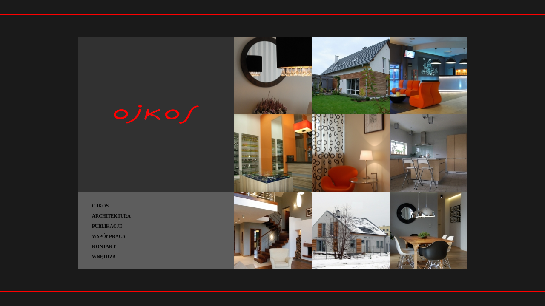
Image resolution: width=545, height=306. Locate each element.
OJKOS (100, 205)
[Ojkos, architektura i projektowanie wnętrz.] (156, 190)
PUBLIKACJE (107, 226)
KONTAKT (104, 246)
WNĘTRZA (104, 256)
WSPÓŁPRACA (109, 236)
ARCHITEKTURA (111, 215)
